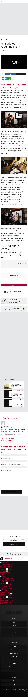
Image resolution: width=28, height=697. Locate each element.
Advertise (14, 632)
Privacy (14, 684)
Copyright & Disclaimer (14, 680)
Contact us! (14, 544)
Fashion (14, 663)
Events (8, 40)
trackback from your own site (12, 446)
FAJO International (14, 666)
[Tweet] (21, 74)
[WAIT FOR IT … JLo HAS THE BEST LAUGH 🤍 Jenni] (7, 597)
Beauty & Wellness (14, 670)
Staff (14, 629)
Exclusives (14, 649)
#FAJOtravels (14, 660)
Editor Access (14, 653)
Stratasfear (23, 690)
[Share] (10, 74)
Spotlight (14, 646)
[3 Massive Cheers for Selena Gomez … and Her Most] (7, 569)
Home (3, 40)
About (14, 625)
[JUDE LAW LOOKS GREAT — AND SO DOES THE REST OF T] (7, 583)
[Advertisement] (14, 18)
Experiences (14, 656)
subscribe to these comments (12, 449)
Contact (14, 635)
